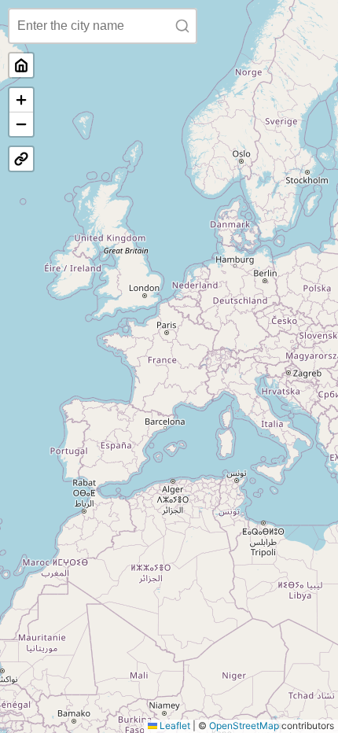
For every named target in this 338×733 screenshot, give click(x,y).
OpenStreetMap (244, 725)
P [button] (21, 159)
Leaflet (173, 725)
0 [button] (21, 65)
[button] (21, 100)
